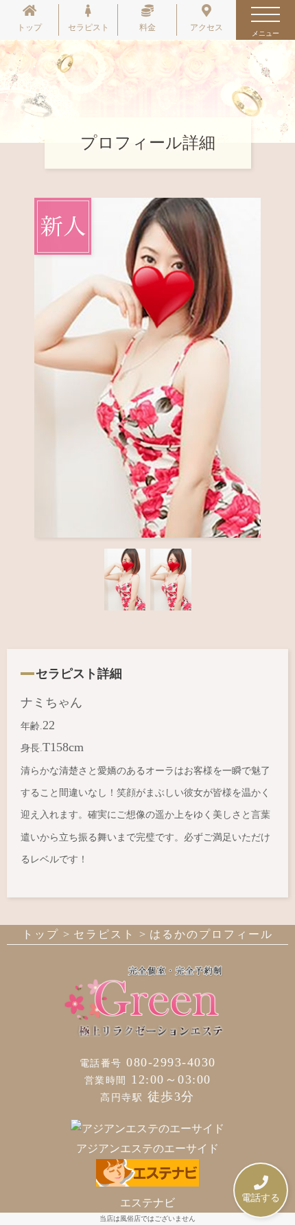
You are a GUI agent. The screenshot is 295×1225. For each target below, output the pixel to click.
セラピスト (88, 27)
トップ (29, 27)
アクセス (206, 27)
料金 (147, 27)
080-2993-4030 (148, 1062)
